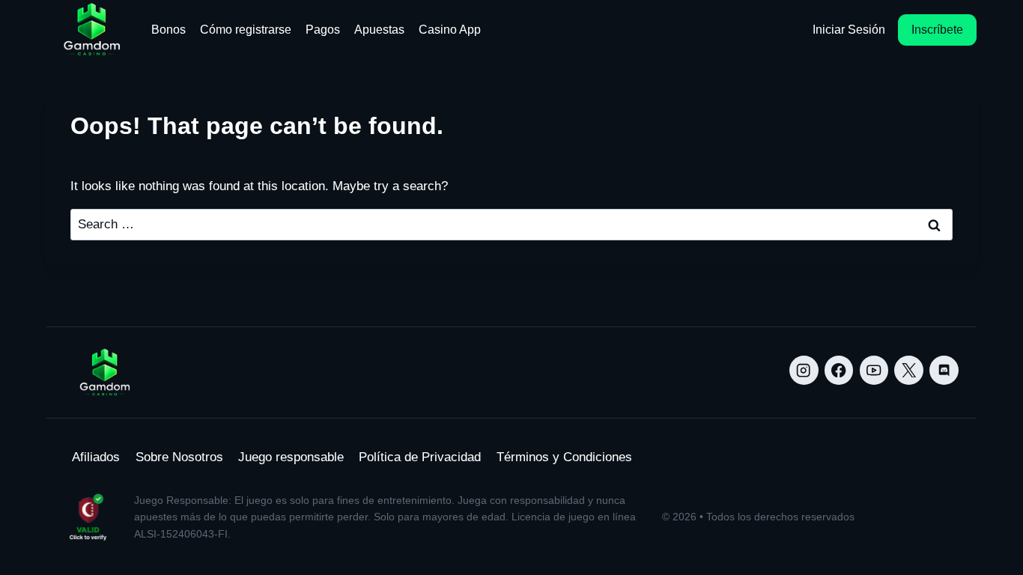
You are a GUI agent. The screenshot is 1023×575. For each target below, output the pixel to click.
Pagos (323, 29)
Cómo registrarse (245, 29)
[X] (908, 370)
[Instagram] (804, 370)
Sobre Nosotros (179, 457)
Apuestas (379, 29)
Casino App (450, 29)
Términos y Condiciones (564, 457)
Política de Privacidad (420, 457)
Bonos (168, 29)
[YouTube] (874, 370)
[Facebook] (839, 370)
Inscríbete (937, 29)
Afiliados (96, 457)
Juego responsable (291, 457)
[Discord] (944, 370)
